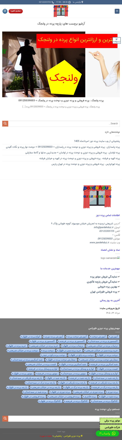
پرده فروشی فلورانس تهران (103, 292)
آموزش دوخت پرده (77, 336)
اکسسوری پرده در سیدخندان (104, 341)
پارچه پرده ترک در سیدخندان (41, 382)
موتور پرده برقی (112, 421)
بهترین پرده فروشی (107, 287)
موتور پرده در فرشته (47, 373)
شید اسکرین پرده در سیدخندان (28, 359)
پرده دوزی (113, 392)
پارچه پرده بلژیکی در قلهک (73, 382)
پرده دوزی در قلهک (60, 392)
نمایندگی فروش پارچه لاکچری (102, 282)
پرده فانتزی (90, 396)
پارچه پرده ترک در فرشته (105, 387)
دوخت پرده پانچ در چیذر (53, 355)
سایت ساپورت (46, 436)
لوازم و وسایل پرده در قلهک (104, 373)
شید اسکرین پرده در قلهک (73, 364)
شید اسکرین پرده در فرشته (104, 364)
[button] (107, 433)
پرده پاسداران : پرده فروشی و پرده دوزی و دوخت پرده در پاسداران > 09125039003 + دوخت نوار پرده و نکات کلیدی (63, 147)
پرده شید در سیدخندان (35, 392)
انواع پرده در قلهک (31, 336)
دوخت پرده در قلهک (108, 355)
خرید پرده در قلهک (17, 346)
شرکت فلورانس (112, 427)
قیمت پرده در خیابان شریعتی (42, 364)
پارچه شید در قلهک (56, 378)
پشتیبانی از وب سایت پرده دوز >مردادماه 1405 (97, 141)
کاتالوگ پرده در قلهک (50, 401)
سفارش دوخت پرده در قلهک (61, 359)
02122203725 (106, 231)
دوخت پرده (48, 350)
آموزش (114, 336)
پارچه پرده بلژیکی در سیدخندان (27, 378)
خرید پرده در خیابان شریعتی (44, 346)
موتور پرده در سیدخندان (74, 373)
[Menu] (117, 11)
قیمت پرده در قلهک (108, 369)
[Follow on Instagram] (5, 11)
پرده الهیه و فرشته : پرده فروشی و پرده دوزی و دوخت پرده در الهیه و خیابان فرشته (79, 158)
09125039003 (105, 239)
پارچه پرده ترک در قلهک (76, 387)
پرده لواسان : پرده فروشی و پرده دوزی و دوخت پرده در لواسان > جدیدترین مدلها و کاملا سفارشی (72, 152)
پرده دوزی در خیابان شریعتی (89, 392)
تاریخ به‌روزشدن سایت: (109, 308)
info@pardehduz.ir (103, 227)
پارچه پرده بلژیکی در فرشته (104, 382)
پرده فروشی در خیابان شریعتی (64, 396)
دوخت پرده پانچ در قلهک (81, 355)
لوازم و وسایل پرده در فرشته (43, 369)
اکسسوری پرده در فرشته (72, 341)
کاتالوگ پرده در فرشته (77, 401)
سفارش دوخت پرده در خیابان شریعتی (99, 359)
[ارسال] (5, 124)
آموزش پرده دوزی (54, 336)
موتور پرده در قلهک (23, 373)
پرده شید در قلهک (109, 396)
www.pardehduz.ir (99, 242)
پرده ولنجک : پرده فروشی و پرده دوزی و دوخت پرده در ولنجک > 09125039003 (61, 100)
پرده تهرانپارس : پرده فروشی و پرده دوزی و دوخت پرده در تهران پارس (85, 164)
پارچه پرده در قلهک (17, 387)
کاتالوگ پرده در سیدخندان (105, 401)
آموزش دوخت (98, 336)
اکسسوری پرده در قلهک (43, 341)
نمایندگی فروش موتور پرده (103, 277)
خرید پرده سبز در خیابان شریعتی (102, 350)
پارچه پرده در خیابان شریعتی (46, 387)
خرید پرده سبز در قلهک (69, 350)
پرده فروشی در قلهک (34, 396)
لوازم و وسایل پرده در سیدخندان (78, 369)
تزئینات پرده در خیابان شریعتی (103, 346)
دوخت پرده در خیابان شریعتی (23, 350)
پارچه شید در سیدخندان (106, 378)
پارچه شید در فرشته (80, 378)
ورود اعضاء (61, 431)
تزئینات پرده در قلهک (73, 346)
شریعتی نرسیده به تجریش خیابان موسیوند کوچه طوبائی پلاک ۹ (82, 223)
